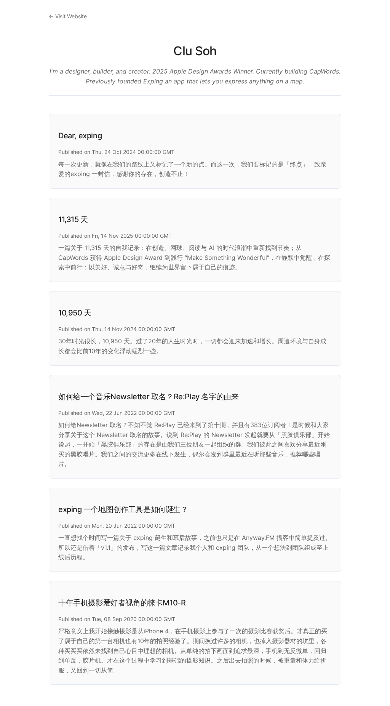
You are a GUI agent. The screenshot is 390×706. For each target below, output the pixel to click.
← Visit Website (68, 16)
